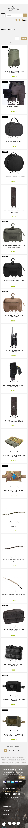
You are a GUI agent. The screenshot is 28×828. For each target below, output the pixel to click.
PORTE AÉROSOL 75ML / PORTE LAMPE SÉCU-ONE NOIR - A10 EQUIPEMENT (14, 421)
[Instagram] (14, 823)
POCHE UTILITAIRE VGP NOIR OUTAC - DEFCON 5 (14, 665)
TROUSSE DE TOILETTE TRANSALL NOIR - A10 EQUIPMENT (14, 281)
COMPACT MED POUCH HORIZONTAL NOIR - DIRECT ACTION (14, 700)
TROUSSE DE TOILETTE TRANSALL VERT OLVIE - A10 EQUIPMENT (14, 246)
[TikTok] (18, 823)
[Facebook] (10, 823)
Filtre (24, 38)
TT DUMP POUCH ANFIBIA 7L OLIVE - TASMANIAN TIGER (14, 72)
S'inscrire (22, 777)
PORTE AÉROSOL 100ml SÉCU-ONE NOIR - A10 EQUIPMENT (14, 211)
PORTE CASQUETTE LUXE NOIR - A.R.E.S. (14, 176)
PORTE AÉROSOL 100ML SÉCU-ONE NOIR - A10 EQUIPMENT (14, 386)
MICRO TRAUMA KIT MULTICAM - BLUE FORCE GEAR (14, 491)
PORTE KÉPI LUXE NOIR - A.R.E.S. (14, 141)
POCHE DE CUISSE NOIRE (14, 106)
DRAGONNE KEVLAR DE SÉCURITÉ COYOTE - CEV (14, 595)
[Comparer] (15, 20)
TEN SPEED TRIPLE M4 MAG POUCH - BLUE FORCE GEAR (14, 456)
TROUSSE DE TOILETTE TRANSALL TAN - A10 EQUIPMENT (14, 316)
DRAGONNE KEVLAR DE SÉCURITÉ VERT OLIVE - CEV (14, 526)
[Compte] (26, 2)
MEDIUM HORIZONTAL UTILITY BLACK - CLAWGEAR (14, 630)
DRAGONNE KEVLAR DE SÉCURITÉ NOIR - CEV (14, 560)
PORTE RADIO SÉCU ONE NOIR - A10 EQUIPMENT (14, 351)
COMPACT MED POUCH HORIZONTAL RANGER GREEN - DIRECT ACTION (14, 735)
